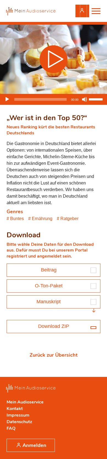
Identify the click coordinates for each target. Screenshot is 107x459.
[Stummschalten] (84, 99)
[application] (53, 99)
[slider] (96, 99)
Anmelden (82, 11)
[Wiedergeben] (7, 99)
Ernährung (42, 218)
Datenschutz (19, 422)
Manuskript (48, 301)
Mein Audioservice (25, 402)
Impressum (18, 415)
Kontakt (15, 409)
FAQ (11, 428)
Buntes (17, 218)
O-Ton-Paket (49, 285)
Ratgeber (69, 218)
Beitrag (49, 270)
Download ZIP (53, 326)
